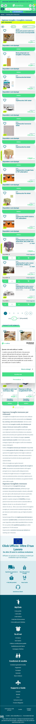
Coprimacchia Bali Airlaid (23, 77)
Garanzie (18, 673)
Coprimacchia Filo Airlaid (23, 193)
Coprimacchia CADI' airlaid (23, 100)
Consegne (18, 670)
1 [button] (13, 407)
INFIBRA (18, 29)
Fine (30, 313)
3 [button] (18, 407)
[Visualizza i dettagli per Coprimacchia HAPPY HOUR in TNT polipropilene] (8, 224)
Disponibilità (5, 254)
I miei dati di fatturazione (18, 619)
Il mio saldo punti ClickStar (18, 622)
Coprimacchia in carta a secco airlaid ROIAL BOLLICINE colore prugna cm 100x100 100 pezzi (25, 240)
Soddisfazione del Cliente (18, 646)
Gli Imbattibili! (17, 11)
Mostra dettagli (26, 369)
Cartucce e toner (18, 700)
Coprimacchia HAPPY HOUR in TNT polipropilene (25, 217)
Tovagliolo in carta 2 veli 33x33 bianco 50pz (10, 390)
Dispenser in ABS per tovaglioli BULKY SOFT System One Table (25, 390)
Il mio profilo (18, 611)
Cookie (20, 709)
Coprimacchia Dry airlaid (23, 147)
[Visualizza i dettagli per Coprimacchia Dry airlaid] (8, 154)
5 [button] (22, 407)
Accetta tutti (18, 374)
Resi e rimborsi (18, 676)
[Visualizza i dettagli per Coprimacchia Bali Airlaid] (8, 84)
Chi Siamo (18, 638)
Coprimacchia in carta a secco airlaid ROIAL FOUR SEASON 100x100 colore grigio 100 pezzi (25, 287)
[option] (18, 1)
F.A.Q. (18, 697)
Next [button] (34, 393)
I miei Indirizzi (18, 616)
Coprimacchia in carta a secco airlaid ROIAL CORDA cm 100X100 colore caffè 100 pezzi (25, 264)
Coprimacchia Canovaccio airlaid (23, 124)
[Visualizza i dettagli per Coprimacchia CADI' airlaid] (8, 108)
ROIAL (17, 99)
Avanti (26, 313)
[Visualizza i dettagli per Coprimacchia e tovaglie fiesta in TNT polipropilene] (8, 177)
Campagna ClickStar (18, 649)
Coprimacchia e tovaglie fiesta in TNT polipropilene (25, 171)
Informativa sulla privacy (9, 709)
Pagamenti (18, 667)
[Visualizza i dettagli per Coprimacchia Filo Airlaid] (8, 200)
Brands (18, 694)
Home (2, 14)
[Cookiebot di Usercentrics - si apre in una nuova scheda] (26, 343)
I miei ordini (18, 614)
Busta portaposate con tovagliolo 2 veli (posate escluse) (23, 54)
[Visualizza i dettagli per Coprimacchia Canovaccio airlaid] (8, 131)
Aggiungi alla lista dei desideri (5, 30)
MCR (17, 75)
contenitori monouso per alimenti (19, 530)
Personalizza (17, 379)
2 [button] (15, 407)
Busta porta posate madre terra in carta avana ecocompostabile (25, 31)
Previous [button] (1, 393)
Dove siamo (18, 640)
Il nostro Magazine (18, 702)
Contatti (18, 691)
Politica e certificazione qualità (18, 643)
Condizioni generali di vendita (18, 665)
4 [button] (20, 407)
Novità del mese (5, 11)
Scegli (19, 49)
